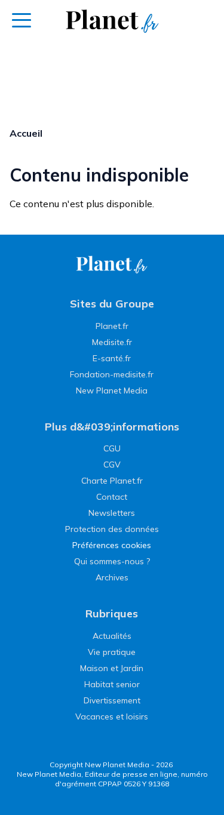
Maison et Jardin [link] (111, 668)
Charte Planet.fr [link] (112, 480)
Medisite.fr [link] (112, 342)
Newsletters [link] (111, 513)
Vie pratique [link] (112, 652)
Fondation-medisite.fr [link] (112, 374)
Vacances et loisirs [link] (111, 716)
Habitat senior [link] (112, 684)
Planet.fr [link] (112, 326)
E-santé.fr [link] (112, 358)
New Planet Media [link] (112, 390)
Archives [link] (112, 577)
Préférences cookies (111, 545)
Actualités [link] (112, 636)
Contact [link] (111, 496)
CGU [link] (112, 448)
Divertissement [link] (112, 700)
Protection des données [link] (112, 529)
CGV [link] (112, 464)
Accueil (26, 133)
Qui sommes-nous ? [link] (112, 561)
